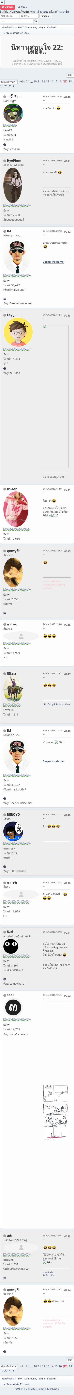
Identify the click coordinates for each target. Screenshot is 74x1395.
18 (70, 81)
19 (1, 86)
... (31, 81)
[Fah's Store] (4, 613)
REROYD (13, 814)
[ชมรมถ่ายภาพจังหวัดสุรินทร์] (4, 299)
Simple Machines (48, 1389)
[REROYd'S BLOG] (4, 866)
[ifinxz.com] (4, 979)
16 (60, 81)
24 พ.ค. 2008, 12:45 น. (52, 996)
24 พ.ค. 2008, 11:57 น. (52, 316)
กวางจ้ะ (12, 624)
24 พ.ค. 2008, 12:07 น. (52, 675)
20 (5, 86)
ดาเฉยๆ (12, 489)
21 (10, 86)
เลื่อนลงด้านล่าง (8, 81)
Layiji (11, 315)
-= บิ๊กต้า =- (14, 96)
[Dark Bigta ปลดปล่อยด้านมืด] (4, 144)
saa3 (10, 995)
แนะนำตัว (48, 1272)
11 (39, 81)
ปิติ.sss (12, 673)
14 (51, 81)
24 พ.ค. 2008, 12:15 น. (52, 732)
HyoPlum (14, 160)
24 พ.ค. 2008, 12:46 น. (52, 1237)
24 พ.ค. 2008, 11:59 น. (52, 490)
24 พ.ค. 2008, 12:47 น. (52, 1291)
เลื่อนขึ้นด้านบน (9, 1366)
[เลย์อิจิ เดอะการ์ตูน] (4, 368)
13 (47, 81)
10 (35, 81)
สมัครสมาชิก (61, 11)
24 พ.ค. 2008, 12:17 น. (52, 816)
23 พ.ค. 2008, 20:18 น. (52, 232)
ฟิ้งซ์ (10, 932)
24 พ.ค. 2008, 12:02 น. (52, 552)
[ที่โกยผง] (4, 1278)
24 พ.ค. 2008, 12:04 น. (52, 626)
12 (43, 81)
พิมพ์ (70, 74)
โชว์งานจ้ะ (48, 1275)
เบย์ (9, 1235)
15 (55, 81)
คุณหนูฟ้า (13, 550)
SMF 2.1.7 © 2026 (26, 1389)
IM (9, 231)
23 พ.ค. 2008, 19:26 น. (52, 98)
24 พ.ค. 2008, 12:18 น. (52, 884)
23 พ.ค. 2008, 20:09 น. (52, 162)
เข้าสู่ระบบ (42, 11)
